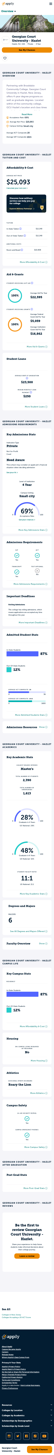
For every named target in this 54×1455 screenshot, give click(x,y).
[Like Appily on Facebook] (26, 1436)
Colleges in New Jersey (11, 1315)
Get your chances (26, 520)
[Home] (8, 3)
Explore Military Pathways (21, 209)
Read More (27, 114)
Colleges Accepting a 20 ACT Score (16, 1317)
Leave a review (27, 1256)
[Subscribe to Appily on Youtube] (44, 1436)
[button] (4, 58)
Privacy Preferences (10, 1388)
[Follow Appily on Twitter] (18, 1436)
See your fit (11, 472)
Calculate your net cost (16, 188)
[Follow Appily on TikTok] (35, 1436)
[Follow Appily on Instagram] (9, 1436)
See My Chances (27, 50)
